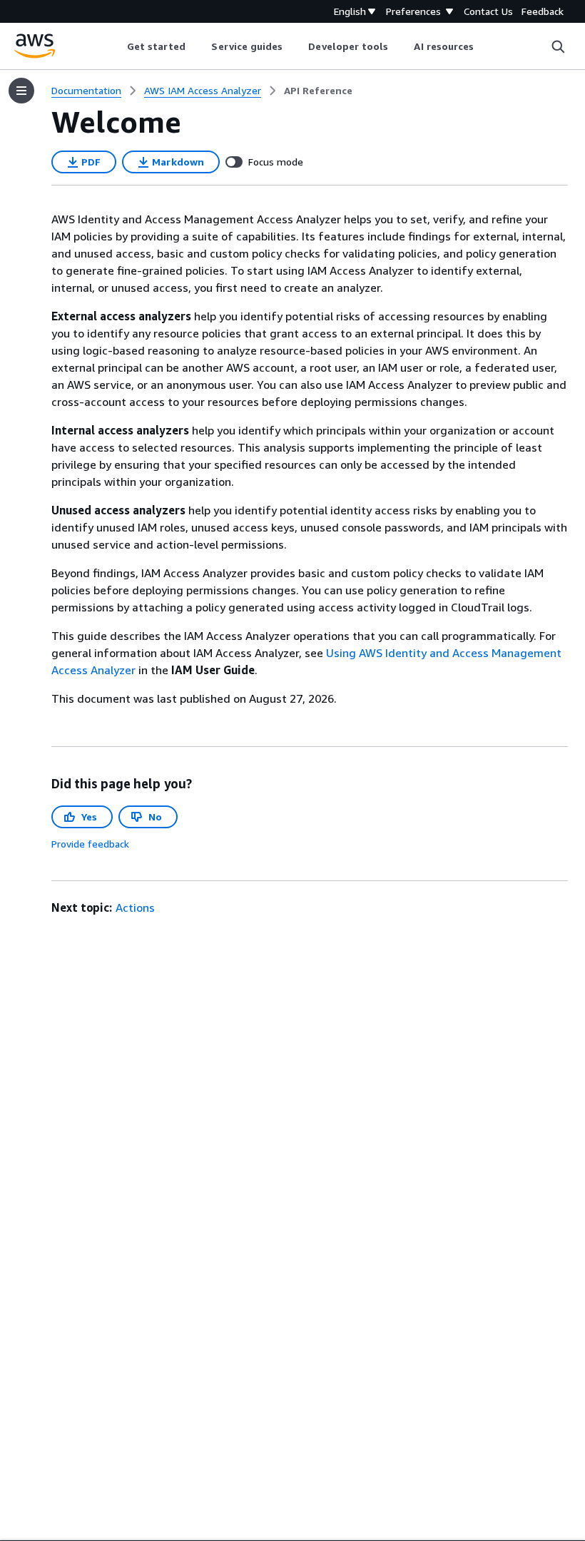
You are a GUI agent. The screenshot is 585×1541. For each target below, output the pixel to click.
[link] (318, 90)
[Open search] (558, 46)
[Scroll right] (485, 46)
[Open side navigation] (21, 90)
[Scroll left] (116, 46)
